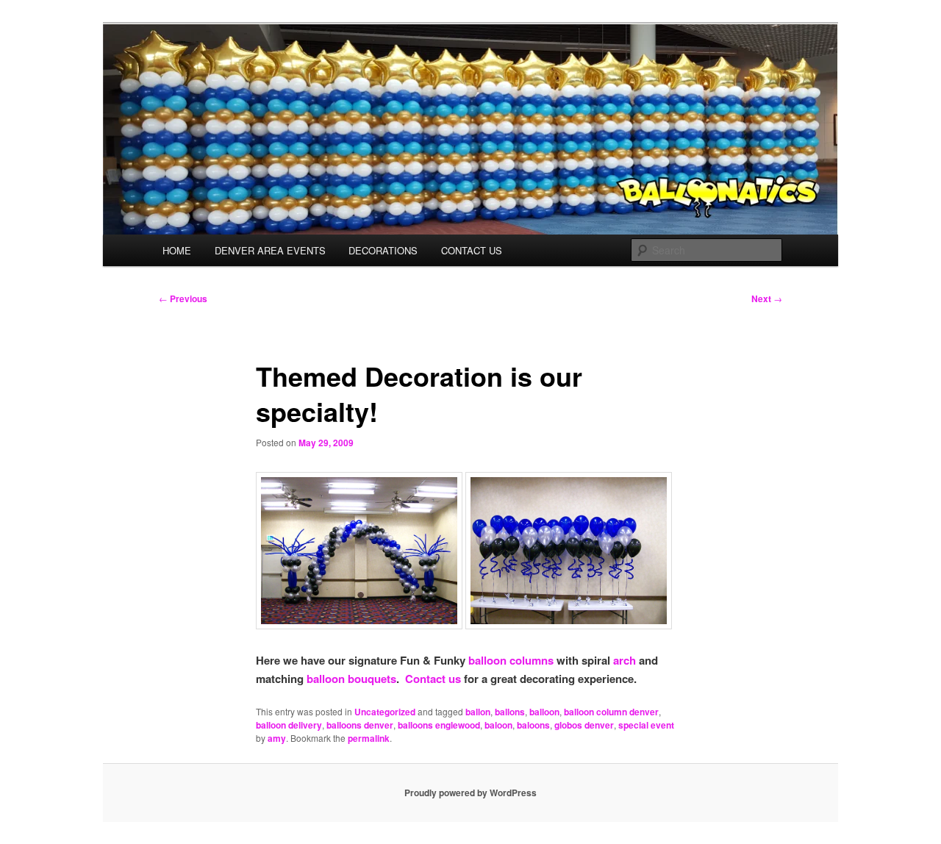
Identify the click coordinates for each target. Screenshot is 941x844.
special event (646, 725)
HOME (176, 250)
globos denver (584, 725)
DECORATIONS (383, 250)
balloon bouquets (351, 678)
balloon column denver (611, 711)
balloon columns (511, 660)
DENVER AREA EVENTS (270, 250)
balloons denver (359, 725)
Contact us (433, 678)
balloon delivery (289, 725)
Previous (183, 298)
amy (277, 738)
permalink (369, 738)
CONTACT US (471, 250)
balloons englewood (439, 725)
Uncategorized (384, 711)
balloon (544, 711)
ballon (477, 711)
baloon (498, 725)
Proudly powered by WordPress (470, 792)
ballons (510, 711)
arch (624, 660)
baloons (533, 725)
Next (766, 298)
